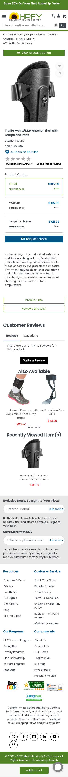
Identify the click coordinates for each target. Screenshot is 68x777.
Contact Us (41, 646)
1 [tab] (28, 427)
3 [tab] (36, 427)
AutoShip (9, 670)
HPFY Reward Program (17, 640)
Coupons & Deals (14, 580)
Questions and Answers (19, 163)
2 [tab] (32, 427)
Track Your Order (45, 580)
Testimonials (42, 658)
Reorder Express (44, 586)
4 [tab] (39, 427)
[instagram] (34, 737)
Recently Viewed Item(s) (34, 435)
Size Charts (11, 604)
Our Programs (13, 631)
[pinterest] (13, 745)
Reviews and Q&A (34, 308)
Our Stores (41, 652)
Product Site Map (45, 676)
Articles (8, 586)
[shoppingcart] (64, 16)
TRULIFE (14, 141)
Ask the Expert (12, 616)
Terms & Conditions (47, 598)
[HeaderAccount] (58, 16)
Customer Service (47, 571)
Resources (11, 571)
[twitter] (13, 737)
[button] (34, 53)
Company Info (44, 631)
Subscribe (56, 509)
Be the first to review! (49, 163)
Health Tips (11, 592)
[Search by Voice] (56, 25)
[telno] (53, 16)
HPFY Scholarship (14, 658)
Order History (42, 592)
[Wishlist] (59, 65)
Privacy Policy (42, 670)
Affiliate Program (14, 664)
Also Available (34, 371)
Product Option (16, 174)
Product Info (34, 300)
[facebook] (24, 737)
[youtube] (54, 737)
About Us (40, 640)
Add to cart (34, 770)
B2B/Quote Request (46, 623)
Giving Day (10, 646)
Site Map (39, 664)
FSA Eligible (10, 598)
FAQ (6, 610)
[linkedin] (44, 737)
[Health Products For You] (25, 16)
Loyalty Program (14, 652)
